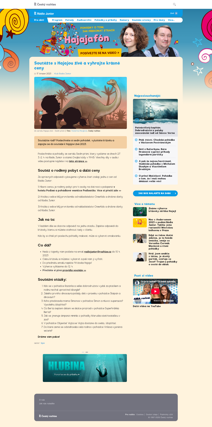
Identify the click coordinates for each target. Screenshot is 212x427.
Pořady (69, 20)
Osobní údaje (152, 414)
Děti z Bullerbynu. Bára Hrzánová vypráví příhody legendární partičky (154, 152)
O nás (42, 400)
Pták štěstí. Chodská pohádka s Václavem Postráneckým (157, 141)
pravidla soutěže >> (74, 270)
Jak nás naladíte (47, 403)
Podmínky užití (166, 414)
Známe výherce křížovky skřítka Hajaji (162, 209)
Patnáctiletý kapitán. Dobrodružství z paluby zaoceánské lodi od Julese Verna (155, 130)
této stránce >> (78, 161)
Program (57, 20)
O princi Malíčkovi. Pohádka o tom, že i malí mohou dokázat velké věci (155, 179)
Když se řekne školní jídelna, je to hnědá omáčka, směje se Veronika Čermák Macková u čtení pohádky (161, 242)
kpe (43, 343)
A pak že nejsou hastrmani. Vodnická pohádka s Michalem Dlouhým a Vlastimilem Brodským (157, 165)
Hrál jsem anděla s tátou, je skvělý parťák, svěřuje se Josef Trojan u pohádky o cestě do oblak (163, 259)
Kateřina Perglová (79, 131)
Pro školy (159, 20)
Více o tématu (144, 204)
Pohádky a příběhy (106, 20)
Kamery (124, 20)
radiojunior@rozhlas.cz (97, 251)
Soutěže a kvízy (141, 20)
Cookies (140, 414)
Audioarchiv (84, 20)
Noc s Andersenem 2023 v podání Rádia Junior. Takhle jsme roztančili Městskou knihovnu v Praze (161, 225)
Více (171, 20)
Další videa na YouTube (147, 306)
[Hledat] (174, 4)
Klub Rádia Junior (62, 73)
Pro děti (39, 20)
